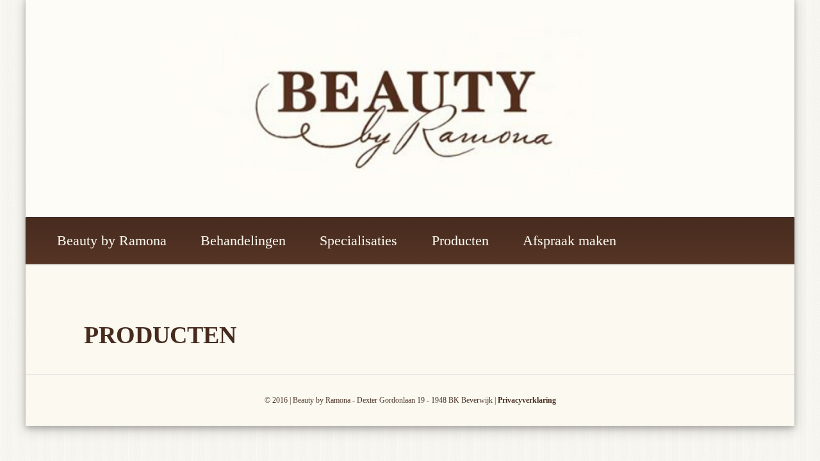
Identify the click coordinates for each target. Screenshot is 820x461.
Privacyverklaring (527, 400)
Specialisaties (358, 240)
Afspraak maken (569, 240)
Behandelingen (243, 240)
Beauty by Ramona (112, 240)
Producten (460, 240)
